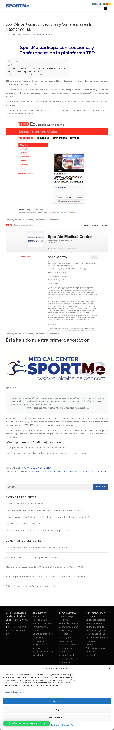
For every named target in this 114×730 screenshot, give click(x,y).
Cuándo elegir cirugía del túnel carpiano (24, 503)
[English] (98, 4)
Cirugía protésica (94, 623)
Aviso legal (75, 725)
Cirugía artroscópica (95, 619)
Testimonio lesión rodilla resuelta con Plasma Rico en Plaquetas (56, 576)
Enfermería (64, 662)
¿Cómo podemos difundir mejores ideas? (26, 74)
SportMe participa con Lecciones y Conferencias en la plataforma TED (36, 68)
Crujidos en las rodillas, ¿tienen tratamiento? (37, 557)
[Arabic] (94, 4)
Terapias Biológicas (95, 633)
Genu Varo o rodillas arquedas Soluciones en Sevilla (42, 547)
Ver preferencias (57, 717)
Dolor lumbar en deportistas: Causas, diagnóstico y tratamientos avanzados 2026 (45, 510)
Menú (105, 8)
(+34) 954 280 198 (17, 626)
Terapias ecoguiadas (96, 630)
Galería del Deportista (43, 633)
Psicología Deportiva (69, 658)
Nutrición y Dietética (69, 644)
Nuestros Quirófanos (43, 623)
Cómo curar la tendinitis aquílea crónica (25, 523)
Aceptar (57, 700)
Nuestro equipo (40, 616)
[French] (102, 4)
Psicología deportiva (95, 648)
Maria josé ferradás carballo (21, 566)
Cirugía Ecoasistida (95, 626)
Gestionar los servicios (14, 692)
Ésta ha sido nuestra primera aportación (24, 71)
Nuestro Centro (40, 619)
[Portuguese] (106, 4)
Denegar (57, 709)
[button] (109, 668)
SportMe (47, 34)
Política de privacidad (60, 725)
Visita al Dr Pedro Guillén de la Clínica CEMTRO (61, 566)
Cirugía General (66, 655)
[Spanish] (110, 4)
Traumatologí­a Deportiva (36, 468)
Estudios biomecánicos (97, 637)
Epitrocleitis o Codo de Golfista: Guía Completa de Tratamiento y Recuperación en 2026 (48, 517)
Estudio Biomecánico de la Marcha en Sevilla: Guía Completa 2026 (37, 530)
